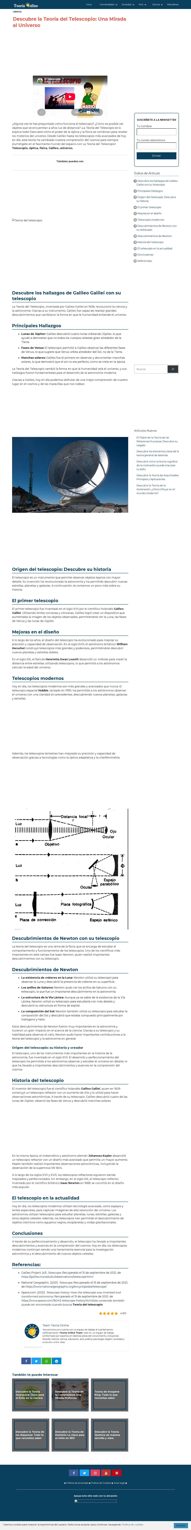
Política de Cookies (101, 1483)
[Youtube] (106, 1473)
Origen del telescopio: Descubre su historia (156, 199)
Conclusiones (145, 254)
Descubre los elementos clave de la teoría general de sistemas (158, 453)
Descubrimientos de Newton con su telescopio (157, 227)
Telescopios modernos (150, 219)
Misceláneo (173, 4)
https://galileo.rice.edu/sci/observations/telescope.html (57, 1276)
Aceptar (181, 1525)
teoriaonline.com (33, 1347)
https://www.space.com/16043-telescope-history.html (56, 1300)
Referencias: (144, 261)
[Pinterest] (116, 1473)
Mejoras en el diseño (149, 213)
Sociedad (126, 4)
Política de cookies (132, 1524)
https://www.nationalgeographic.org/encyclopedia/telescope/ (66, 1286)
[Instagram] (95, 1473)
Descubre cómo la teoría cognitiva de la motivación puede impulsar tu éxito (157, 465)
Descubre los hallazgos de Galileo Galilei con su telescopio (157, 182)
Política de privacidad (77, 1483)
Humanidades (107, 4)
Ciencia (156, 4)
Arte (141, 4)
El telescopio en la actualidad (154, 248)
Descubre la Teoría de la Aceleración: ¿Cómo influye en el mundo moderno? (156, 489)
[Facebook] (73, 1473)
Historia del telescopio (150, 242)
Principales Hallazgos (150, 191)
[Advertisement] (70, 52)
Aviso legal (119, 1483)
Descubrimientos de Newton (154, 236)
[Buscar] (173, 369)
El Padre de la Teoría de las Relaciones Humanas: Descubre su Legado (157, 441)
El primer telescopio (149, 207)
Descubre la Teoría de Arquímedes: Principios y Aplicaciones (158, 477)
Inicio (89, 4)
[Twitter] (84, 1473)
